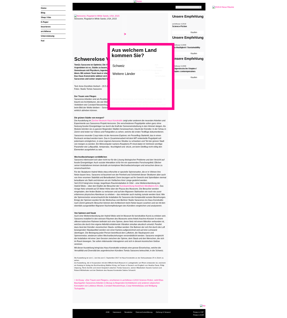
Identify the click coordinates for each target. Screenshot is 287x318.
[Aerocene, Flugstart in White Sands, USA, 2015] (96, 16)
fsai (42, 41)
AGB (107, 312)
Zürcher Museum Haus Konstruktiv (107, 120)
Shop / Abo (46, 17)
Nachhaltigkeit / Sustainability (186, 47)
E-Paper (44, 22)
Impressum (117, 312)
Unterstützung (47, 36)
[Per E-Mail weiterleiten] (86, 295)
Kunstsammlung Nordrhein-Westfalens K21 (139, 186)
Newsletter (128, 312)
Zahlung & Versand (163, 312)
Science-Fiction (179, 26)
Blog (43, 13)
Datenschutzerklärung (144, 312)
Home (44, 8)
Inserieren (45, 27)
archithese (46, 31)
